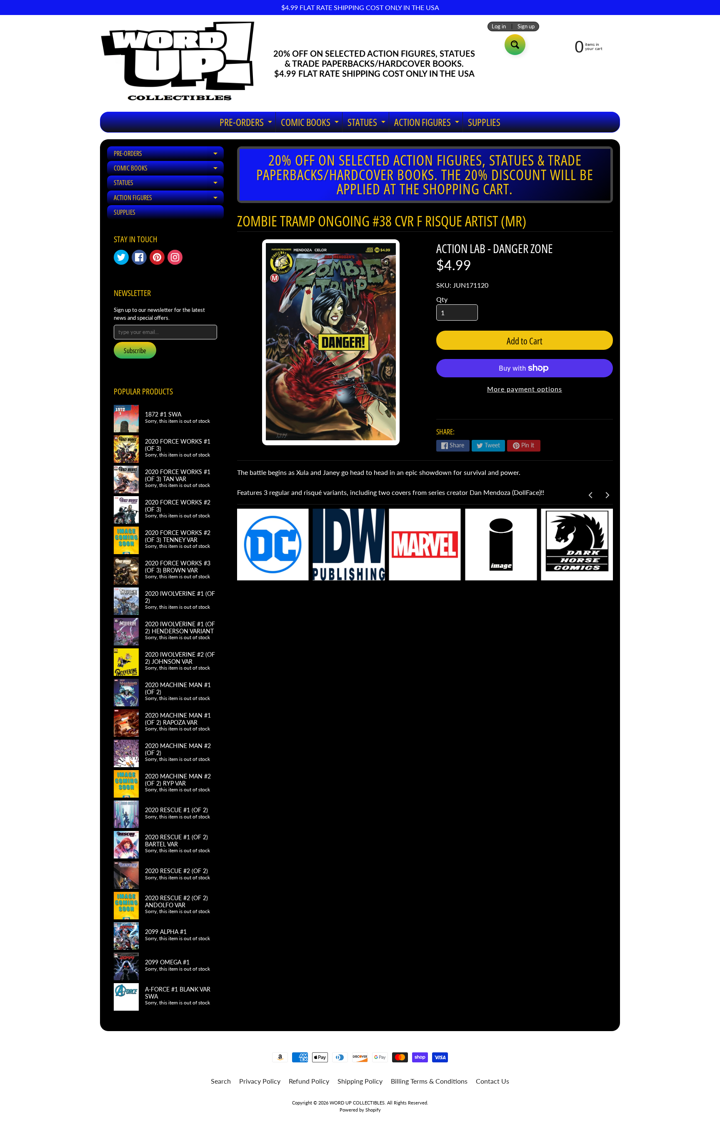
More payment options (524, 389)
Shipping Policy (360, 1081)
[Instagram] (175, 257)
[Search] (515, 44)
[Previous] (591, 495)
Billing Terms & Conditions (429, 1081)
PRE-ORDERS (247, 123)
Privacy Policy (259, 1081)
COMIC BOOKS (311, 123)
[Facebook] (139, 257)
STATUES (368, 123)
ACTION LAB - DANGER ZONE (494, 248)
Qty (442, 299)
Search (221, 1081)
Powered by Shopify (360, 1109)
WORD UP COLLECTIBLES (357, 1102)
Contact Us (492, 1081)
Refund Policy (309, 1081)
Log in (499, 26)
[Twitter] (121, 257)
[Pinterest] (157, 257)
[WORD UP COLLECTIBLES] (183, 63)
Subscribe (135, 350)
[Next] (606, 495)
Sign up (526, 26)
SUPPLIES (484, 122)
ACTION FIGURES (427, 123)
